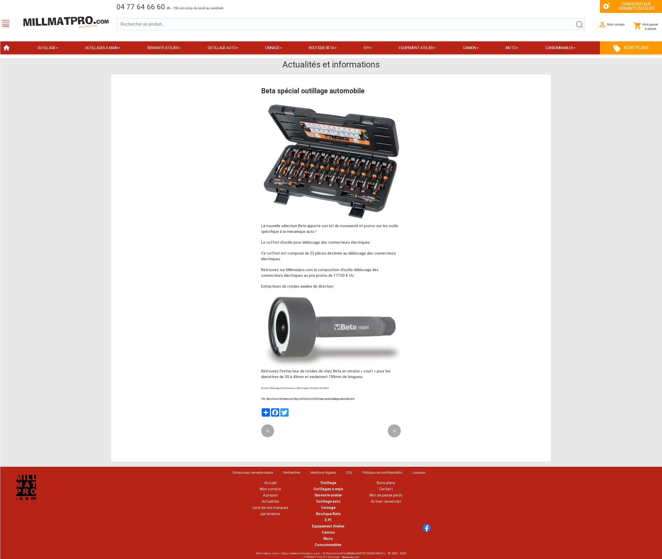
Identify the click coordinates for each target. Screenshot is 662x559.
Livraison (419, 472)
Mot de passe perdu (386, 495)
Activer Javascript (386, 501)
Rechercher (291, 472)
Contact (386, 489)
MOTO (511, 47)
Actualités (270, 501)
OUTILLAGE (46, 47)
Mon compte (270, 489)
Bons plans (386, 483)
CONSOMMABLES (559, 47)
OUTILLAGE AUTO (222, 47)
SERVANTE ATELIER (162, 47)
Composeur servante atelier (252, 472)
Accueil (270, 483)
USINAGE (272, 47)
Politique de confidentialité (382, 472)
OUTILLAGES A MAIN (101, 47)
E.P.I (366, 47)
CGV (349, 472)
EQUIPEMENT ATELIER (416, 47)
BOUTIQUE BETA (321, 47)
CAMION (469, 47)
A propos (270, 495)
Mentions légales (323, 472)
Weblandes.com (350, 557)
